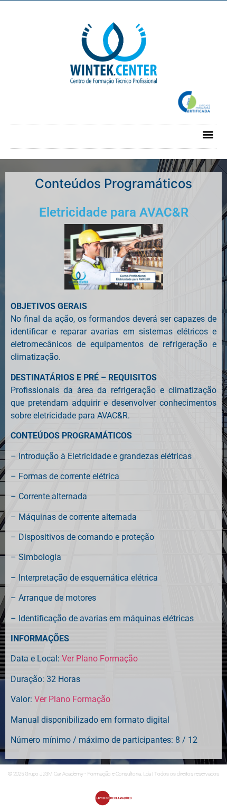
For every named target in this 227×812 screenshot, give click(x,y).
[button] (207, 134)
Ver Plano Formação (100, 659)
